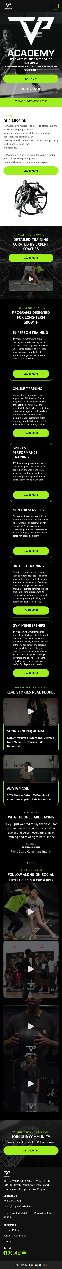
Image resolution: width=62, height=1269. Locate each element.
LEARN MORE (31, 170)
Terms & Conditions (14, 1235)
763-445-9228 (12, 1201)
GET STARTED (31, 1150)
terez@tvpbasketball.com (18, 1206)
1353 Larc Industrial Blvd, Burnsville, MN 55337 (27, 1215)
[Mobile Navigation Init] (55, 6)
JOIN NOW (31, 78)
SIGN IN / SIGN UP (31, 89)
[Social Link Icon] (5, 1255)
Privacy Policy (11, 1230)
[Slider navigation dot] (28, 863)
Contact (8, 1241)
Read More (31, 844)
